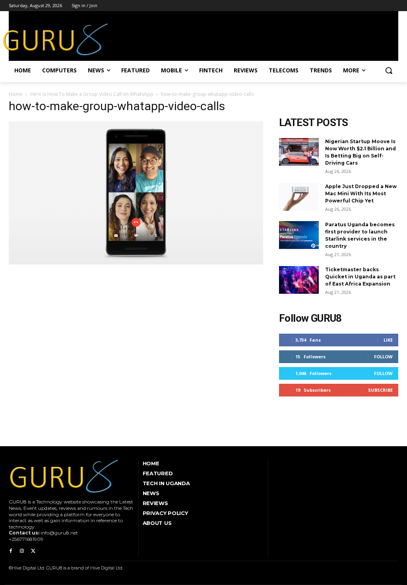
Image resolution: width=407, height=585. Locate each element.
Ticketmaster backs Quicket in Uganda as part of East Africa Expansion (360, 276)
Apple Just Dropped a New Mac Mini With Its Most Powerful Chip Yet (361, 193)
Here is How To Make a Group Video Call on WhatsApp (91, 94)
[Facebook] (10, 551)
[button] (388, 70)
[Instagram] (21, 551)
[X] (33, 551)
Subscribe (380, 390)
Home (16, 94)
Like (388, 340)
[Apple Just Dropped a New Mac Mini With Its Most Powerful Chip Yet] (299, 197)
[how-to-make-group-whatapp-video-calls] (136, 262)
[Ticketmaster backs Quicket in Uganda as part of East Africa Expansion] (299, 280)
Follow (383, 357)
